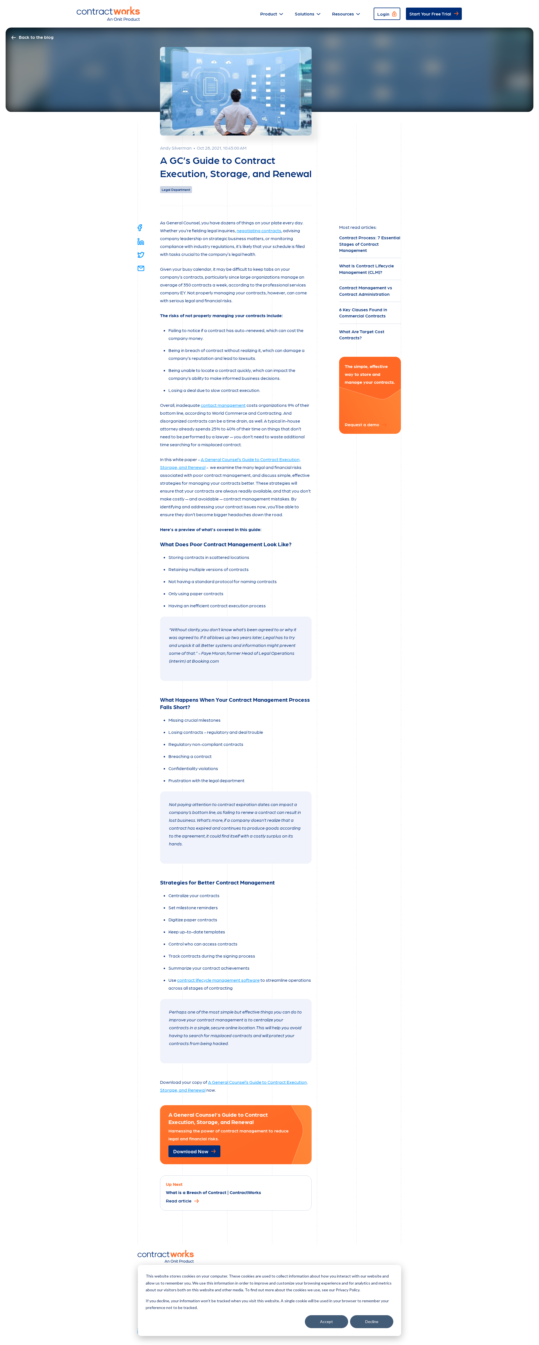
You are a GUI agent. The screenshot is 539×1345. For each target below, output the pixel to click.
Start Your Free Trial (430, 13)
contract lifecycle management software (218, 980)
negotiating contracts (259, 230)
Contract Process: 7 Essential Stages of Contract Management (369, 244)
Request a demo (362, 424)
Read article (178, 1200)
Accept (326, 1321)
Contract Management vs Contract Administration (365, 290)
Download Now (190, 1151)
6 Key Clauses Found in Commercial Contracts (363, 312)
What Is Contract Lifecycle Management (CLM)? (366, 268)
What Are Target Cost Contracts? (361, 334)
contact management (223, 405)
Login (383, 14)
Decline (371, 1321)
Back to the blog (36, 37)
